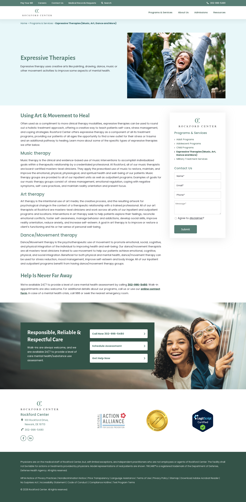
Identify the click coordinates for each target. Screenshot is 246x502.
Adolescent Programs (188, 143)
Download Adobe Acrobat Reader (200, 478)
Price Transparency (98, 478)
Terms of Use (144, 478)
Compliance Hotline (100, 482)
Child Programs (185, 147)
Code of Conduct (77, 482)
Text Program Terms (124, 482)
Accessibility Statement (53, 482)
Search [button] (107, 3)
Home (23, 23)
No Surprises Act (29, 482)
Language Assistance (123, 478)
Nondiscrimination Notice (72, 478)
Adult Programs (185, 139)
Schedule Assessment (107, 346)
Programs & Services (41, 23)
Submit (185, 229)
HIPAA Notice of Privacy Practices (38, 478)
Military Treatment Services (191, 159)
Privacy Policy (160, 478)
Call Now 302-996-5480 (108, 333)
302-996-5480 (218, 3)
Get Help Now (101, 358)
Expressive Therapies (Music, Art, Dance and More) (196, 153)
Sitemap (174, 478)
